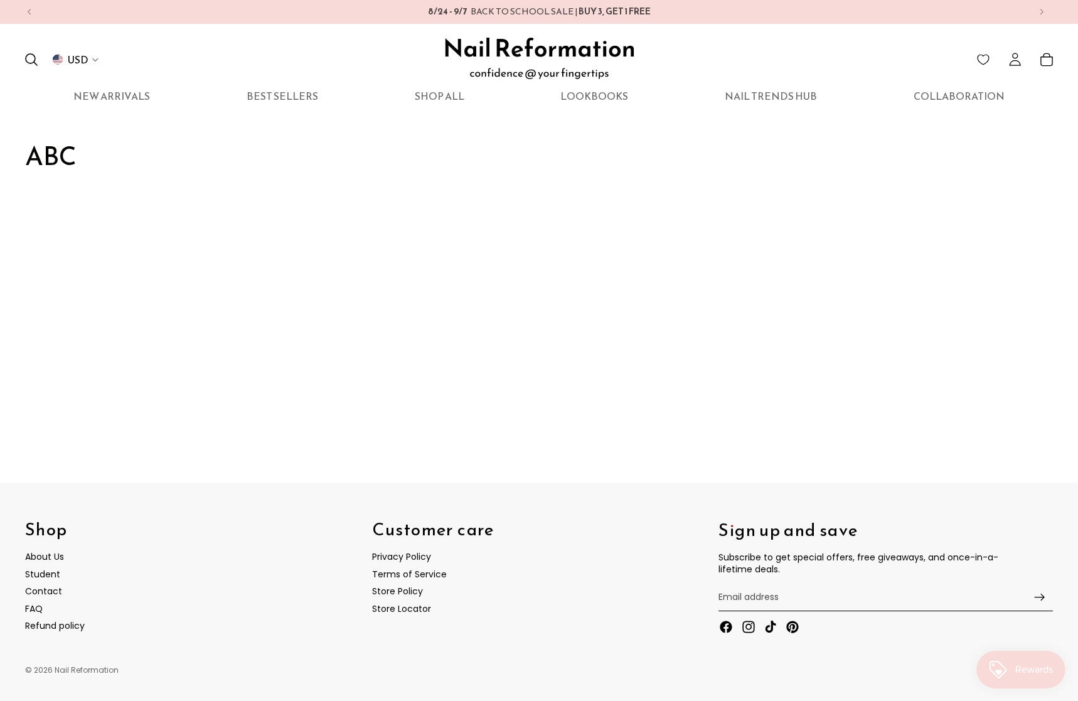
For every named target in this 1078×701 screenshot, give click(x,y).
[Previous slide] (29, 12)
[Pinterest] (792, 626)
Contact (43, 591)
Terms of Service (409, 573)
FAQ (34, 608)
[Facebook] (726, 626)
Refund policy (55, 625)
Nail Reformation (87, 670)
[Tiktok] (770, 626)
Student (42, 573)
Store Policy (397, 591)
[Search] (31, 59)
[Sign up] (1040, 597)
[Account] (1015, 59)
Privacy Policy (401, 556)
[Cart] (1046, 59)
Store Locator (401, 608)
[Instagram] (748, 626)
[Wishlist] (983, 59)
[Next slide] (1041, 12)
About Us (44, 556)
